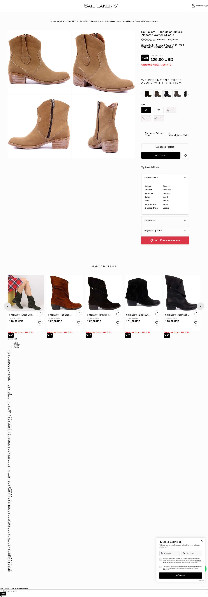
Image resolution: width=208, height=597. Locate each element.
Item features (151, 177)
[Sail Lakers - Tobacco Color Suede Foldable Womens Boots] (65, 293)
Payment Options (153, 230)
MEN (16, 343)
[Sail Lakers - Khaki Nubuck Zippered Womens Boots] (158, 94)
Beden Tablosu (167, 147)
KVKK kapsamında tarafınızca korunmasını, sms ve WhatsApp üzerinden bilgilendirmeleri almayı (182, 567)
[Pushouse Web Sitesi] (201, 580)
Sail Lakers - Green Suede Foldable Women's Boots (21, 315)
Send (3, 594)
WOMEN (17, 345)
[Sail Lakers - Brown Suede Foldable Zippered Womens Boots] (104, 293)
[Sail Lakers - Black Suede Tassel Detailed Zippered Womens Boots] (143, 293)
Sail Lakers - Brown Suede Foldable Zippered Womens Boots (99, 315)
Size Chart (12, 339)
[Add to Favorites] (185, 155)
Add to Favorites (40, 323)
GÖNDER (180, 575)
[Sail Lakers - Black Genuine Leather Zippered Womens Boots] (168, 94)
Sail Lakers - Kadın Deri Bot (177, 315)
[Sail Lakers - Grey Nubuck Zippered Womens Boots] (178, 94)
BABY (16, 347)
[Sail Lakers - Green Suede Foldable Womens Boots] (26, 293)
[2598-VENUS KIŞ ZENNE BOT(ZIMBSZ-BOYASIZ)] (148, 94)
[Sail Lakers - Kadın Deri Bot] (182, 293)
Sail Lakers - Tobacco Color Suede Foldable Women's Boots (60, 315)
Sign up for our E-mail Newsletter (14, 588)
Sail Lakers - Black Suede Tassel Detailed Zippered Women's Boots (138, 315)
